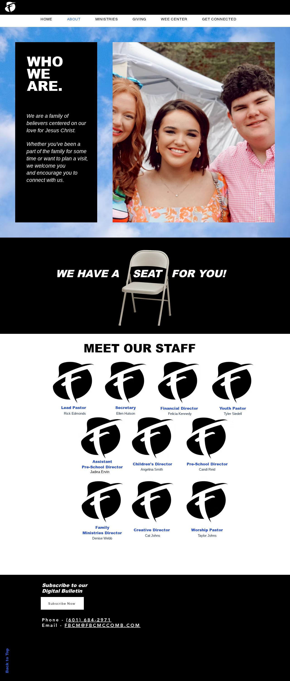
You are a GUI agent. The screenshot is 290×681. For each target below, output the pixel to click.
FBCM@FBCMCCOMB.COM (102, 625)
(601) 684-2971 (88, 620)
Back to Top (7, 660)
